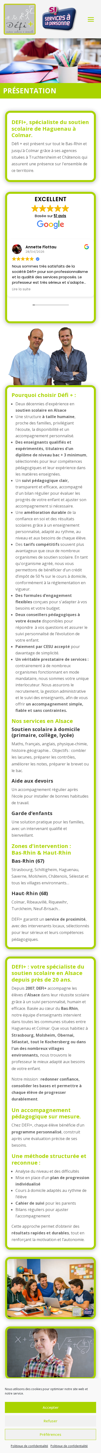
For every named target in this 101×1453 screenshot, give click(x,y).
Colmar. (22, 135)
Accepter (51, 1407)
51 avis (60, 215)
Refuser (50, 1420)
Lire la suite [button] (21, 289)
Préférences (50, 1434)
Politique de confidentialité (29, 1446)
